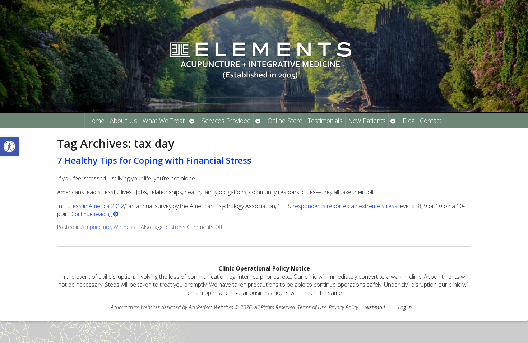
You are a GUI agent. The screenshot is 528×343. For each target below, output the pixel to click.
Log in (405, 307)
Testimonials (325, 120)
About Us (123, 120)
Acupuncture (96, 227)
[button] (9, 146)
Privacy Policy (343, 307)
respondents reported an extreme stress (345, 206)
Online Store (285, 120)
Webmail (375, 307)
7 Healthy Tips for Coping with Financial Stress (154, 160)
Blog (408, 120)
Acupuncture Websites (135, 307)
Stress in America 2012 (94, 206)
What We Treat (164, 120)
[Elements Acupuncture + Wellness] (264, 56)
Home (96, 120)
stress (178, 227)
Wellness (124, 227)
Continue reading (92, 214)
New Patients (367, 120)
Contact (430, 120)
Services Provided (226, 120)
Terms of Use (311, 307)
